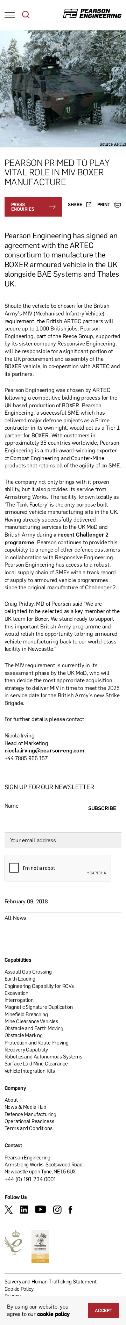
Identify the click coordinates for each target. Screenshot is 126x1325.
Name (12, 805)
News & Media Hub (26, 1107)
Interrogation (19, 1000)
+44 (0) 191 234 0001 (30, 1178)
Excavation (17, 993)
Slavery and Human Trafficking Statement (51, 1281)
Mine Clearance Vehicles (31, 1021)
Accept (103, 1310)
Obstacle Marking (24, 1035)
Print (103, 204)
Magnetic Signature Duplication (39, 1007)
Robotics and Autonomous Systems (43, 1056)
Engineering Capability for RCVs (39, 986)
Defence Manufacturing (30, 1114)
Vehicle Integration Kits (30, 1071)
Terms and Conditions (28, 1128)
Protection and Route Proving (37, 1042)
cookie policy (53, 1313)
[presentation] (58, 868)
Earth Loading (20, 978)
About (11, 1100)
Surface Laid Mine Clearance (36, 1063)
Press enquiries (22, 207)
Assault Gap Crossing (28, 971)
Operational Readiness (29, 1121)
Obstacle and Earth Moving (34, 1028)
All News (16, 917)
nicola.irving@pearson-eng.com (44, 750)
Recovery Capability (26, 1049)
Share (75, 204)
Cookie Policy (19, 1289)
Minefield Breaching (26, 1014)
